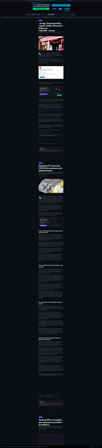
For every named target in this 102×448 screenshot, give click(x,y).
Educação (38, 14)
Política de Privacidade (92, 446)
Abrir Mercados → (43, 225)
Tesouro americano (49, 396)
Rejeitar (100, 446)
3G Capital (41, 143)
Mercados (34, 14)
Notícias (29, 14)
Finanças (40, 20)
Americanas (46, 143)
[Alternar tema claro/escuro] (70, 14)
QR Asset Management (29, 0)
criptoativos (55, 215)
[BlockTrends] (51, 14)
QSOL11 (50, 0)
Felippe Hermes (41, 34)
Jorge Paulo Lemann (52, 143)
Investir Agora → (70, 0)
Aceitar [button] (96, 446)
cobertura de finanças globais (51, 258)
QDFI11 (53, 0)
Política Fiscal (41, 396)
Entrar (73, 14)
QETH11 (47, 0)
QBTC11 (44, 0)
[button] (73, 0)
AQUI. (52, 132)
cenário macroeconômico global (53, 351)
